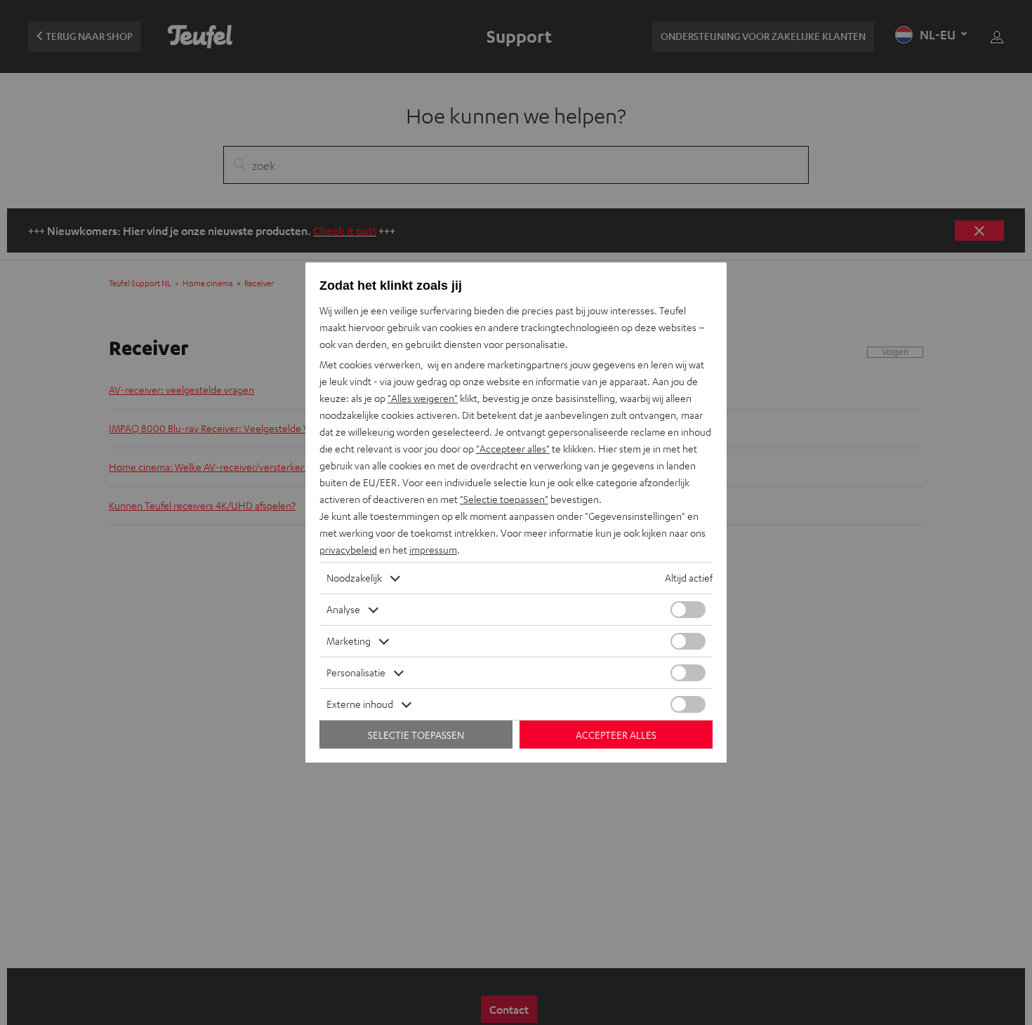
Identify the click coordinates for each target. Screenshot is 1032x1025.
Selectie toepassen (416, 735)
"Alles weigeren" (423, 398)
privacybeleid (348, 550)
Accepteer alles (616, 735)
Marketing (348, 641)
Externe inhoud (359, 704)
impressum (433, 550)
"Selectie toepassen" (504, 499)
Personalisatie (355, 672)
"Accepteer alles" (513, 449)
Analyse (343, 609)
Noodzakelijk (354, 578)
